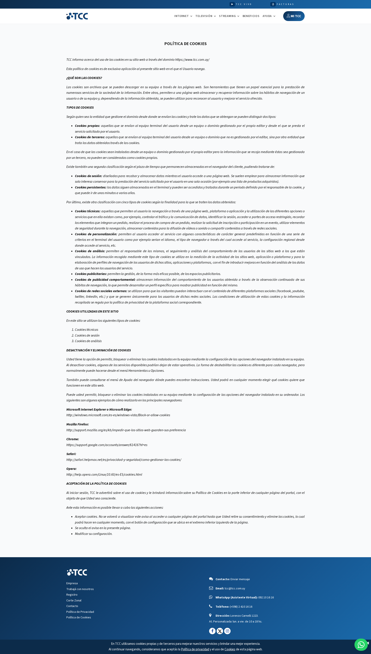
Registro (72, 595)
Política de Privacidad (80, 612)
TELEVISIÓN (203, 16)
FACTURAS (285, 4)
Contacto (72, 606)
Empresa (72, 583)
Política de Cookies (78, 617)
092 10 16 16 (266, 597)
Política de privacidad (195, 649)
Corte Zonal (73, 600)
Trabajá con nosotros (80, 589)
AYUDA (267, 16)
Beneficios (251, 16)
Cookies (230, 649)
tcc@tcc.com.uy (235, 588)
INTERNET (181, 16)
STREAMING (227, 16)
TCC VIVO (244, 4)
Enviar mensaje (240, 579)
